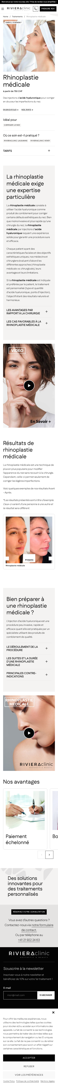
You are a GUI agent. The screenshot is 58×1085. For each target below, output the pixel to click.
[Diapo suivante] (49, 855)
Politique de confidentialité (27, 1081)
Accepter (29, 1058)
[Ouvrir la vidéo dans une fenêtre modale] (29, 385)
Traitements (17, 16)
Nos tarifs (26, 110)
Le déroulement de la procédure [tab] (22, 648)
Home (5, 16)
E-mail (7, 988)
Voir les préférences (29, 1075)
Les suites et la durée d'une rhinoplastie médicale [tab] (22, 661)
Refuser (29, 1066)
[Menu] (2, 8)
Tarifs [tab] (7, 151)
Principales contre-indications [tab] (21, 675)
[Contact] (35, 8)
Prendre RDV (48, 8)
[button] (53, 1012)
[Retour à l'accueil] (18, 9)
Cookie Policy (9, 1081)
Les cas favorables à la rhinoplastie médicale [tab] (23, 323)
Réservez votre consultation (29, 912)
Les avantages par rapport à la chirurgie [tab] (23, 312)
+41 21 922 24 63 (29, 940)
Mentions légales (48, 1081)
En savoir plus (10, 110)
